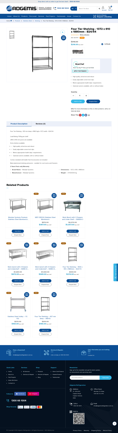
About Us (16, 16)
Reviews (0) (40, 124)
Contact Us (77, 16)
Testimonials (61, 16)
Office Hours (98, 389)
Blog (39, 377)
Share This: (75, 115)
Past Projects (50, 16)
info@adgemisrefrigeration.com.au (22, 355)
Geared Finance (57, 374)
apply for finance (80, 71)
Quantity (74, 92)
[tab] (19, 123)
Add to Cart (78, 101)
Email (95, 403)
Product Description (19, 124)
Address (75, 389)
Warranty (86, 430)
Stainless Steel (27, 21)
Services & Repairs (28, 374)
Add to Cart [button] (45, 231)
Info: (72, 109)
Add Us (75, 411)
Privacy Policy (77, 430)
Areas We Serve (12, 380)
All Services (26, 371)
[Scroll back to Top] (114, 424)
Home (9, 16)
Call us (75, 403)
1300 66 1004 (75, 1)
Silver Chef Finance (58, 371)
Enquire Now (93, 101)
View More (18, 231)
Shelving (37, 21)
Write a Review (84, 35)
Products (17, 21)
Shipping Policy (96, 430)
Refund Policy (107, 430)
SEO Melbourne (49, 430)
